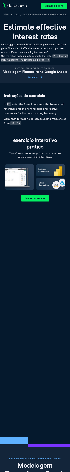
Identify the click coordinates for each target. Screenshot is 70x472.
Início (5, 14)
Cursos (15, 14)
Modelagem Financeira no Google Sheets (45, 14)
